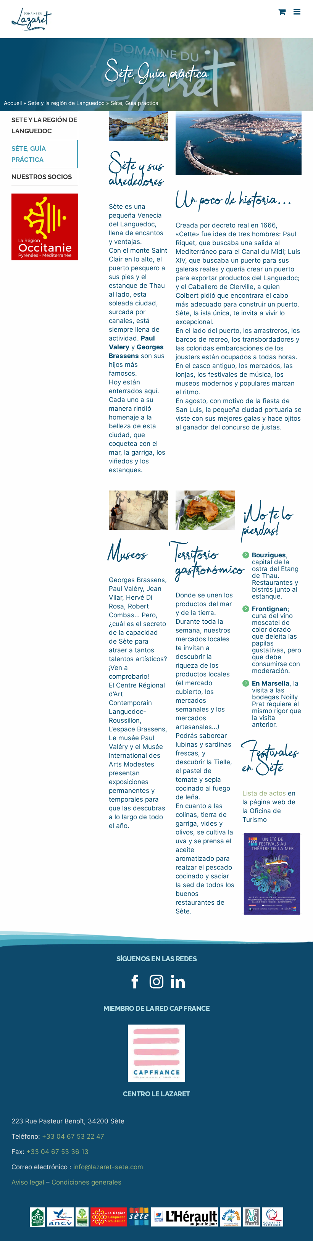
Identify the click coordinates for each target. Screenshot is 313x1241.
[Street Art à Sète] (138, 493)
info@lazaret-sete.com (108, 1167)
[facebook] (135, 982)
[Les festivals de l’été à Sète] (272, 835)
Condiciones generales (86, 1182)
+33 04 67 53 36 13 (57, 1151)
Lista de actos (264, 793)
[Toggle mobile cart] (282, 12)
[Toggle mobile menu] (298, 12)
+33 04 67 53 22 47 (73, 1136)
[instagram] (156, 982)
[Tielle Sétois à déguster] (205, 493)
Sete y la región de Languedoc (66, 103)
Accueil (13, 103)
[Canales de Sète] (138, 114)
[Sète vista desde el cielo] (239, 114)
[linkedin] (178, 982)
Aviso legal (27, 1182)
